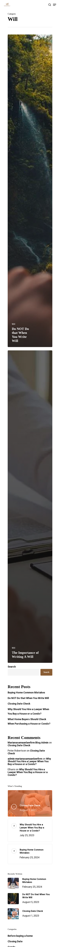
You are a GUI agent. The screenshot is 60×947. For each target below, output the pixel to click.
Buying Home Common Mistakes (26, 692)
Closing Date (15, 941)
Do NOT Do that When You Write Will (28, 698)
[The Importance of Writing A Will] (30, 506)
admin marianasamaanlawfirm (25, 758)
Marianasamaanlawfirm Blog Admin (28, 742)
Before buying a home (20, 935)
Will (13, 324)
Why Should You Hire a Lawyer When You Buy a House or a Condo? (28, 711)
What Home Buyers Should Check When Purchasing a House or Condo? (29, 721)
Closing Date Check (19, 703)
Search (12, 666)
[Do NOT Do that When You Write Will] (30, 190)
